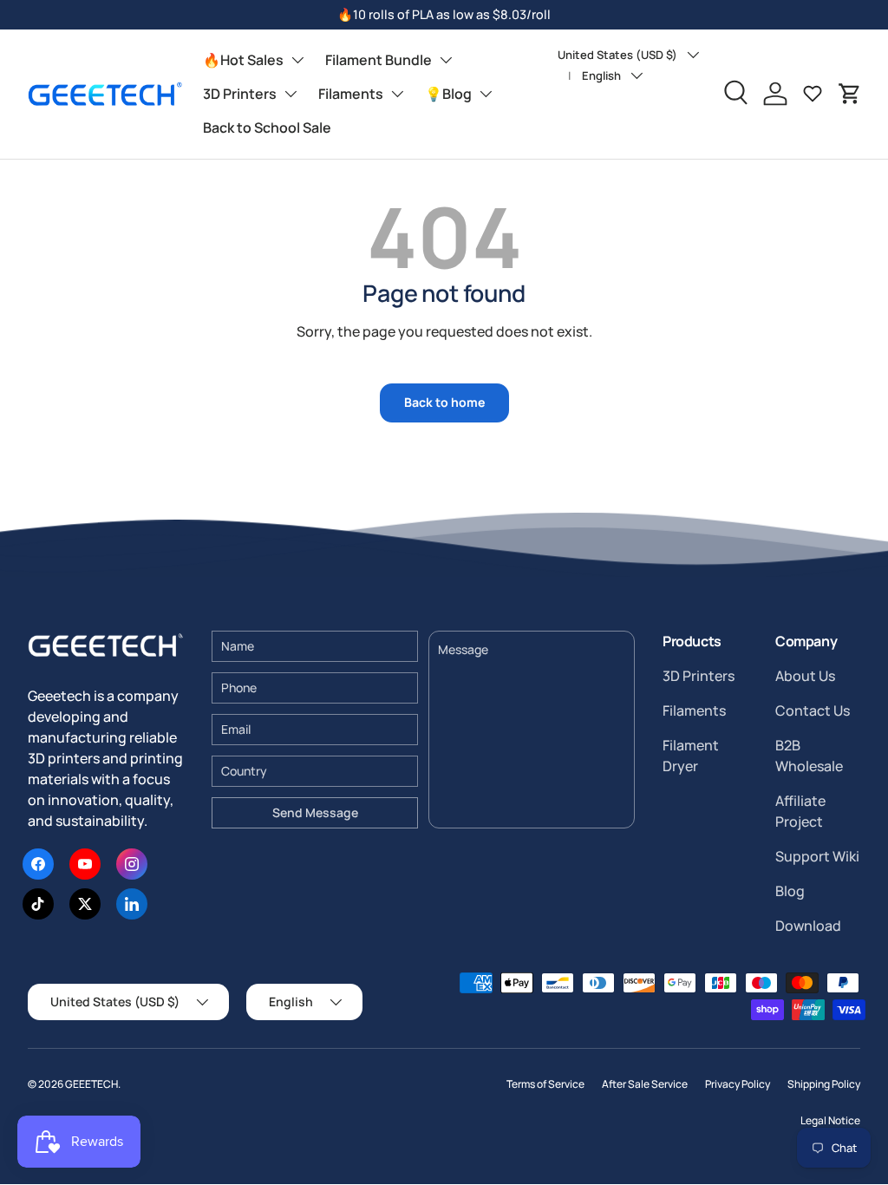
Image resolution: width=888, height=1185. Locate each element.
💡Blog (448, 93)
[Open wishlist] (812, 93)
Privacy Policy (737, 1084)
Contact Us (812, 710)
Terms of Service (545, 1084)
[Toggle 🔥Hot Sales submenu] (297, 59)
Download (808, 925)
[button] (850, 94)
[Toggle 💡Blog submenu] (485, 93)
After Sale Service (645, 1084)
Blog (790, 890)
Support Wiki (817, 856)
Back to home (444, 402)
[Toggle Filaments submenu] (397, 93)
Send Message (315, 812)
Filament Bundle (378, 59)
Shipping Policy (823, 1084)
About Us (805, 675)
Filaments (350, 93)
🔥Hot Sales (243, 59)
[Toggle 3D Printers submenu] (290, 93)
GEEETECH (91, 1084)
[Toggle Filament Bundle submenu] (445, 59)
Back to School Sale (267, 127)
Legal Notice (830, 1120)
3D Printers (240, 93)
